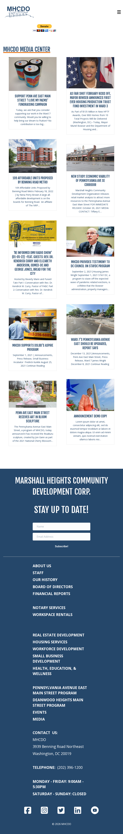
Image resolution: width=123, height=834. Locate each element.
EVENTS (39, 712)
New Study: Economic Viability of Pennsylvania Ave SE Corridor (90, 180)
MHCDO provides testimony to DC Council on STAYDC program (90, 264)
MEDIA (39, 719)
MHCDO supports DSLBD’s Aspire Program (32, 347)
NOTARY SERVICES (49, 607)
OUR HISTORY (45, 579)
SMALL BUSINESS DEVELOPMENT (48, 658)
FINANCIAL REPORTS (51, 593)
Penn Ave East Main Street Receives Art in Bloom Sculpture (33, 417)
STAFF (38, 572)
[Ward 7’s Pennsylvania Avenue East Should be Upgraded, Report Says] (90, 319)
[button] (61, 546)
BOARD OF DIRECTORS (53, 586)
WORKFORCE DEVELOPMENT (58, 648)
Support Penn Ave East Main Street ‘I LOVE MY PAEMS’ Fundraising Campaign (33, 100)
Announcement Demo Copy (90, 416)
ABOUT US (42, 565)
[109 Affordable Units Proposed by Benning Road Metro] (33, 156)
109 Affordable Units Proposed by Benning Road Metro (33, 180)
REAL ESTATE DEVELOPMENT (58, 635)
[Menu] (119, 12)
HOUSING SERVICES (50, 641)
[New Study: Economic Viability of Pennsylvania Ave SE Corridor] (90, 157)
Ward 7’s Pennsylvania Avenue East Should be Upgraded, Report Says (90, 344)
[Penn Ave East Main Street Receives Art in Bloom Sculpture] (33, 394)
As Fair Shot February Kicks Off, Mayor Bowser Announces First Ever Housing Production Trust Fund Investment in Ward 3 (90, 100)
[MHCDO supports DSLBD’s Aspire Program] (33, 324)
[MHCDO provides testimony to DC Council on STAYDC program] (90, 241)
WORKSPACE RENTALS (52, 614)
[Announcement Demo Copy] (90, 394)
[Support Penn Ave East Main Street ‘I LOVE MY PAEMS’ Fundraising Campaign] (33, 73)
